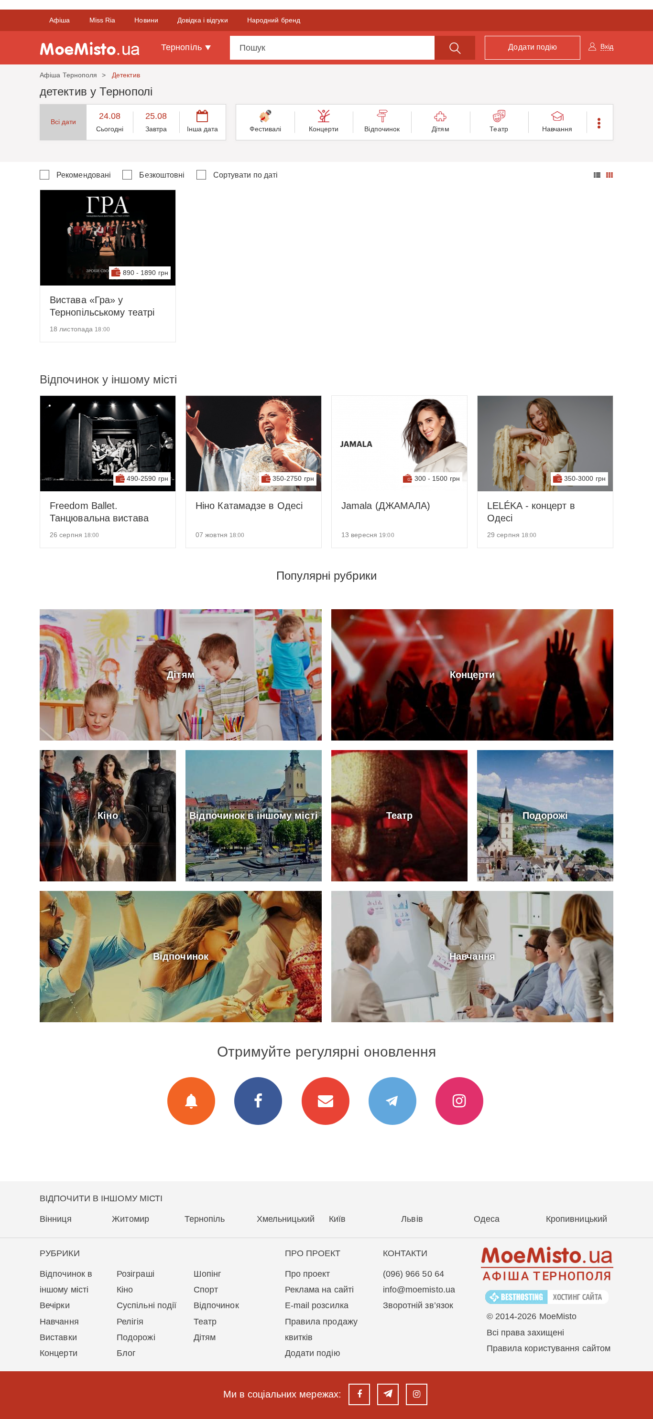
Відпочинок (382, 129)
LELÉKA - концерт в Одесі (531, 511)
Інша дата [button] (202, 129)
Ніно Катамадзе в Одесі (249, 505)
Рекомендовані (83, 175)
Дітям (440, 129)
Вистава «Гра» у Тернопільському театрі (102, 306)
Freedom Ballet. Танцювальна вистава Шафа (99, 512)
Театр (499, 129)
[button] (600, 122)
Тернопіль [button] (182, 47)
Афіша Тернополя (69, 75)
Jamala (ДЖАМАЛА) (386, 505)
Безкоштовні (162, 175)
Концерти (324, 129)
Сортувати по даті (245, 175)
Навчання (557, 129)
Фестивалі (266, 129)
